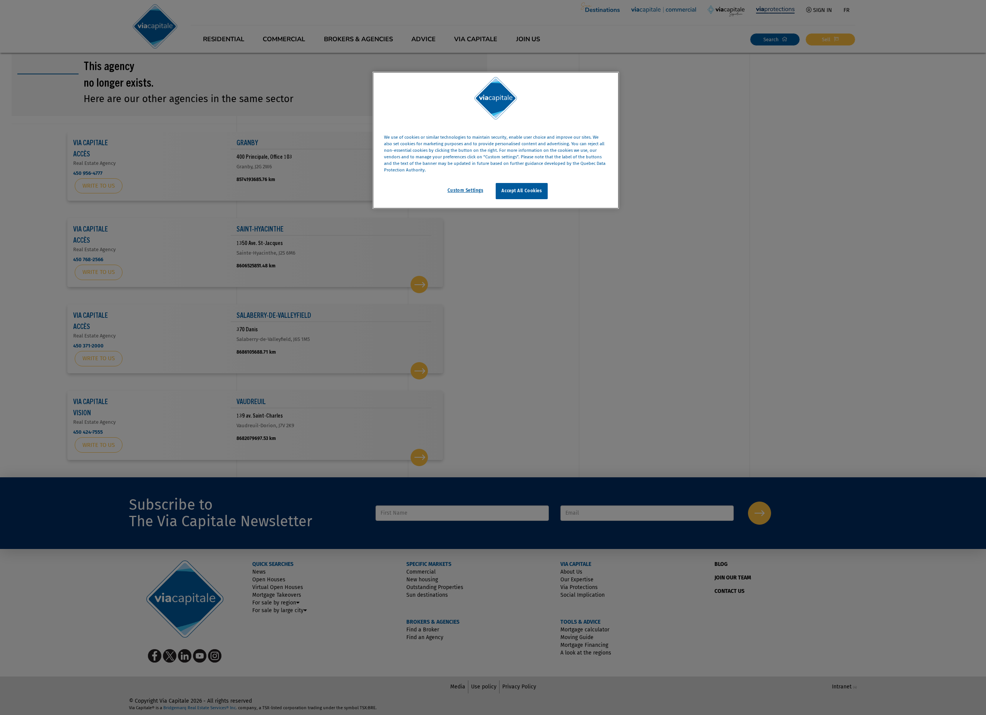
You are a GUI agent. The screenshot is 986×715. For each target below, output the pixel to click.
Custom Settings (465, 190)
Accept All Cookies (521, 190)
